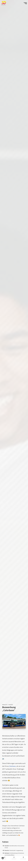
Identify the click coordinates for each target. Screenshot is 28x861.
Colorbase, (12, 766)
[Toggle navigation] (26, 3)
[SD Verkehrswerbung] (3, 3)
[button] (2, 858)
